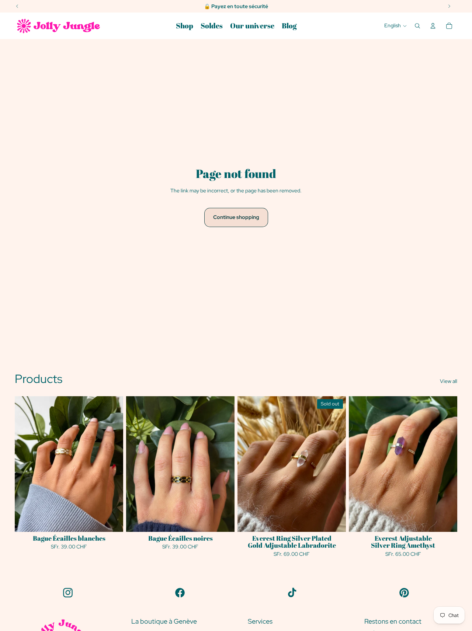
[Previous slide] (137, 464)
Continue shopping (236, 217)
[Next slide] (223, 464)
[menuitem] (184, 26)
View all (448, 381)
